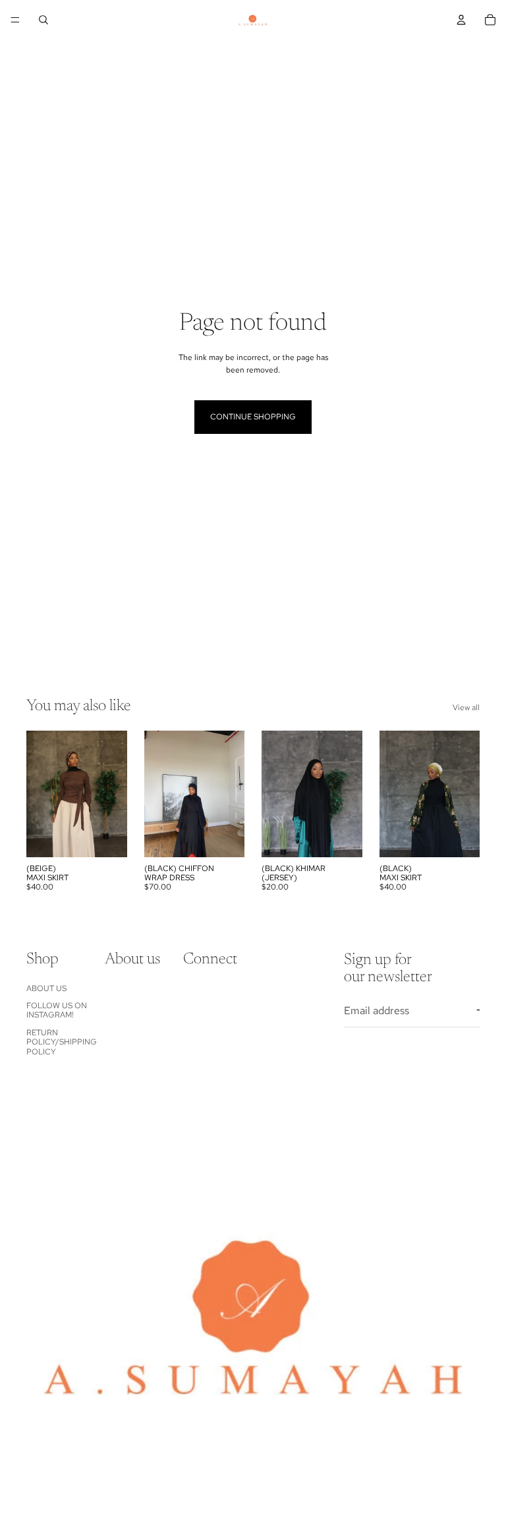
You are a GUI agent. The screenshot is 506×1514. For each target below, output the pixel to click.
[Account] (461, 19)
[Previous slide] (30, 54)
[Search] (43, 19)
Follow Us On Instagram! (56, 1010)
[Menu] (15, 20)
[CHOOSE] (107, 837)
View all (466, 707)
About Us (46, 988)
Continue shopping (253, 416)
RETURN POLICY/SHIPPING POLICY (61, 1042)
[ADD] (342, 837)
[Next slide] (465, 54)
